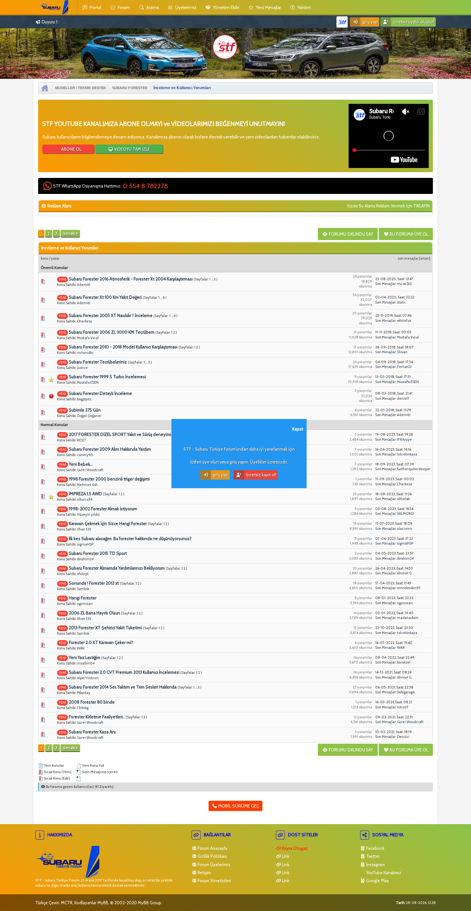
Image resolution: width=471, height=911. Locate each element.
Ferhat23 (404, 366)
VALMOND (405, 513)
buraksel (403, 662)
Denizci (403, 736)
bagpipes (84, 399)
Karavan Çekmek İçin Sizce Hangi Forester (108, 523)
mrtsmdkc (85, 352)
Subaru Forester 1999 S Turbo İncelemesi (107, 376)
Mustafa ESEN (88, 382)
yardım (303, 7)
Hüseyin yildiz (88, 514)
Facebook (374, 848)
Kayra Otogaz (294, 848)
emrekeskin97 (409, 588)
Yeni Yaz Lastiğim (84, 657)
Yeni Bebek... (81, 464)
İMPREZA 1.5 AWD (85, 493)
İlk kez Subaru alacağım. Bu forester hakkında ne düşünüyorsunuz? (130, 538)
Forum (123, 7)
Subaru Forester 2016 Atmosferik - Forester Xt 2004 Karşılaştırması (131, 278)
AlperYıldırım (88, 678)
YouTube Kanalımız (383, 872)
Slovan (402, 352)
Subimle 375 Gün (85, 410)
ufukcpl (82, 574)
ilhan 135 (84, 529)
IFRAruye (404, 439)
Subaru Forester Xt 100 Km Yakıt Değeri (105, 297)
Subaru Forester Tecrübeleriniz (98, 361)
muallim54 (86, 663)
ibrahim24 (85, 559)
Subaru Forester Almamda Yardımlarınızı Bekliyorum (117, 568)
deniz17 (403, 398)
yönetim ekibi (225, 7)
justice (82, 367)
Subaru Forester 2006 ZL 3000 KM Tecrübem (111, 332)
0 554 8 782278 (145, 186)
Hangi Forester (82, 597)
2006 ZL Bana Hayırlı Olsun (94, 612)
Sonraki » (70, 233)
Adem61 (83, 284)
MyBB (102, 902)
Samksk (83, 589)
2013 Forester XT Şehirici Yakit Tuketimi (105, 627)
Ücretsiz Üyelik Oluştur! (413, 21)
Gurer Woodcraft (90, 470)
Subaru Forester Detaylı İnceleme (100, 393)
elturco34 (84, 499)
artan (424, 258)
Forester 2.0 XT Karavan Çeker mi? (101, 642)
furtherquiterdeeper (414, 469)
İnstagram (375, 864)
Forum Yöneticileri (214, 880)
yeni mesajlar (268, 7)
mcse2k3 (404, 283)
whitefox (404, 320)
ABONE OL (70, 149)
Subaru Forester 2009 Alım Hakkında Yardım (110, 449)
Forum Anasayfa (212, 848)
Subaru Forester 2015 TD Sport (98, 553)
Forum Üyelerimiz (213, 864)
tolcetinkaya (407, 454)
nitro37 (403, 707)
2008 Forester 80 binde (92, 702)
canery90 (85, 455)
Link (285, 856)
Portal (95, 7)
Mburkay (83, 692)
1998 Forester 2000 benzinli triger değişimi (109, 478)
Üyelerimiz (185, 7)
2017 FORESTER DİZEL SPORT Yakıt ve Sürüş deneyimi (120, 434)
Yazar (55, 258)
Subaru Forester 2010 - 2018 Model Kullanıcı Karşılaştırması (123, 346)
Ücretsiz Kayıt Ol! (260, 474)
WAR (81, 648)
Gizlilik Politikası (212, 856)
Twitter (372, 856)
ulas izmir (404, 528)
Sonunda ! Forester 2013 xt (94, 583)
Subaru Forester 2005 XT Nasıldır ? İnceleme (111, 315)
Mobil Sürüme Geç (238, 806)
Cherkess (84, 321)
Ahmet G (404, 573)
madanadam (407, 617)
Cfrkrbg (82, 708)
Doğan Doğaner (89, 416)
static (401, 302)
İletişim (204, 872)
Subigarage (406, 692)
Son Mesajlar (408, 258)
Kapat (297, 428)
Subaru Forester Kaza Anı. (93, 731)
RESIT (82, 440)
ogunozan (85, 603)
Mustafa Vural (88, 338)
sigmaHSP (85, 544)
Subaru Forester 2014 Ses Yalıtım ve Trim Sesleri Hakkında (123, 687)
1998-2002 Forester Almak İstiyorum (103, 508)
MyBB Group (149, 902)
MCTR (66, 902)
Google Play (377, 880)
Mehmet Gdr (87, 484)
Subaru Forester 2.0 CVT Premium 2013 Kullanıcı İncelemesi (124, 672)
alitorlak (403, 499)
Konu (44, 258)
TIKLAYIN (421, 205)
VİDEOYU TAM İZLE (131, 149)
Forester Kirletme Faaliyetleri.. (97, 716)
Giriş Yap (369, 21)
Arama (152, 7)
